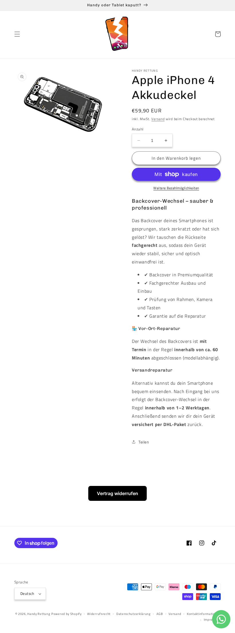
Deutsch (27, 593)
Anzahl (137, 129)
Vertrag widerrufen (117, 493)
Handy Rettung (38, 613)
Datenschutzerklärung (133, 613)
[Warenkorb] (217, 34)
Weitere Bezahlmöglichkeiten (176, 188)
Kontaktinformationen (204, 613)
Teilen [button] (143, 442)
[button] (17, 34)
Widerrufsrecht (99, 613)
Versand (157, 119)
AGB (159, 613)
